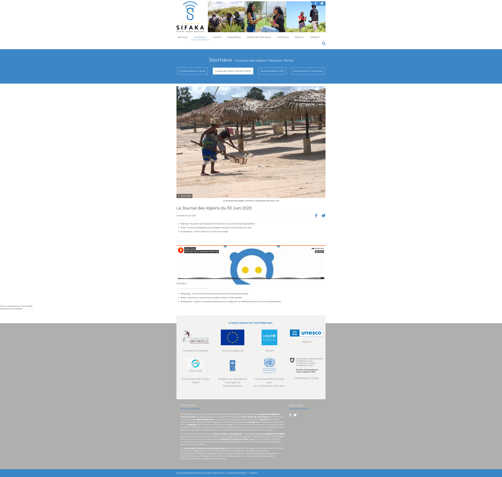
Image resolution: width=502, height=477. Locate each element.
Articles (183, 37)
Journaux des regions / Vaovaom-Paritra (233, 71)
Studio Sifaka (180, 288)
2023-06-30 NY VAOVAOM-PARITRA (197, 288)
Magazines (234, 37)
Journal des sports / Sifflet (272, 71)
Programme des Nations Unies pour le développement (215, 473)
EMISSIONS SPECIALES (259, 37)
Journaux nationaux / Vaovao (192, 71)
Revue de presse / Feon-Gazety (308, 71)
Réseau (299, 37)
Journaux (200, 37)
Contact (315, 37)
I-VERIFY (217, 37)
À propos (283, 37)
